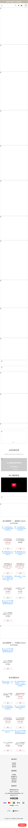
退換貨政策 (14, 780)
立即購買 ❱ (22, 825)
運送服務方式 (14, 776)
